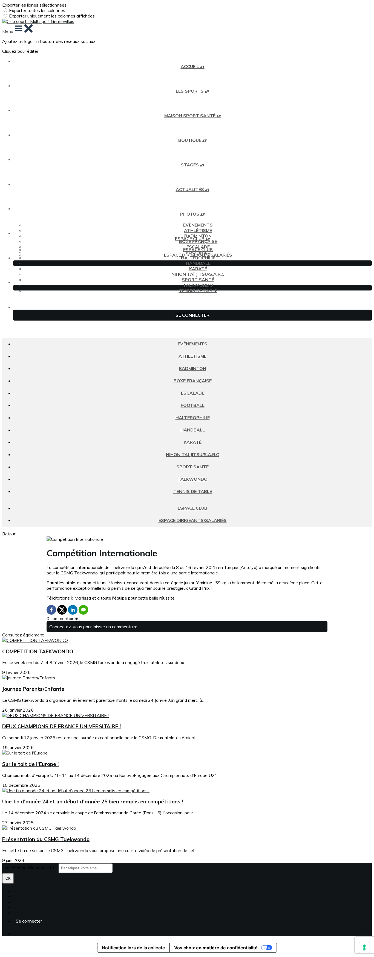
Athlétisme (198, 230)
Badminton (192, 368)
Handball (198, 263)
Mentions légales (29, 902)
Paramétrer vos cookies (36, 912)
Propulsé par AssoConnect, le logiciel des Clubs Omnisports (70, 933)
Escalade (192, 393)
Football (193, 405)
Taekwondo (198, 285)
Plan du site (24, 891)
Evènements (198, 225)
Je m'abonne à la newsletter (30, 867)
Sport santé (198, 279)
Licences (21, 896)
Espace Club (198, 249)
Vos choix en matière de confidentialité (216, 947)
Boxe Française (198, 241)
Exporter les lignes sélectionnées (34, 5)
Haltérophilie (198, 257)
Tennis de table (198, 290)
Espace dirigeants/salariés (198, 255)
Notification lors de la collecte (133, 947)
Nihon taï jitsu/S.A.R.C (198, 274)
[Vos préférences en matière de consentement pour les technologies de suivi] (364, 947)
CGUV (19, 907)
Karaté (198, 268)
